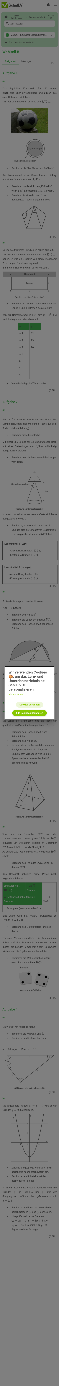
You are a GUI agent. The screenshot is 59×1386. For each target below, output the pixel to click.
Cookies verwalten (30, 704)
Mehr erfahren (15, 694)
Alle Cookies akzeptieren (29, 713)
